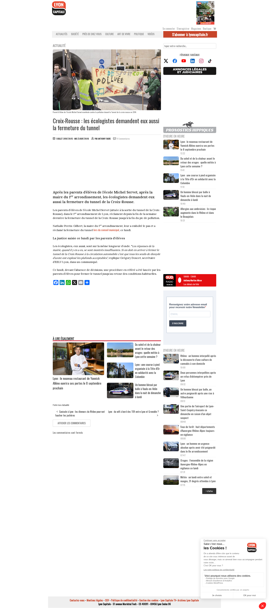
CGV (107, 600)
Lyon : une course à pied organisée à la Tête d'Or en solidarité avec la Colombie (147, 371)
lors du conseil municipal (106, 230)
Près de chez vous (91, 34)
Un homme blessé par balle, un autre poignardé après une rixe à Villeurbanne (197, 393)
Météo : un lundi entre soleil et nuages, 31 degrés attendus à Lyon (198, 479)
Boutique (207, 28)
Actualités (61, 34)
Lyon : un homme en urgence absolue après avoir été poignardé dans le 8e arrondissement (197, 447)
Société (75, 34)
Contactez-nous (77, 600)
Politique (139, 34)
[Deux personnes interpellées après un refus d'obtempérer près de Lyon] (171, 376)
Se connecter (169, 28)
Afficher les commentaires (72, 423)
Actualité (65, 405)
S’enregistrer (183, 28)
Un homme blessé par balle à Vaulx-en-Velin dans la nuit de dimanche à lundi (148, 391)
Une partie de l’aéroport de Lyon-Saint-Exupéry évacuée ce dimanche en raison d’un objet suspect (197, 412)
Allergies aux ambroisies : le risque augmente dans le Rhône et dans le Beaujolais (198, 212)
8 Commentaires (123, 138)
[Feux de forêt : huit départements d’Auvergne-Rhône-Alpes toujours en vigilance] (171, 430)
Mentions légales (95, 600)
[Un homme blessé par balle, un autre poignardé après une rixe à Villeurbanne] (171, 392)
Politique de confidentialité (124, 600)
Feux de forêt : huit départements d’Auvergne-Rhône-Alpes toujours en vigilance (197, 430)
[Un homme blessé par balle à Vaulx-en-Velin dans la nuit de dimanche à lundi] (120, 397)
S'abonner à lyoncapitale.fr (190, 34)
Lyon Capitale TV (168, 600)
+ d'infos (209, 491)
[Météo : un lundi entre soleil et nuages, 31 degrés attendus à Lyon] (171, 480)
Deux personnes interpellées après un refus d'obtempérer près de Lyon (198, 376)
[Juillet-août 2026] (205, 12)
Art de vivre (123, 34)
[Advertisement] (107, 166)
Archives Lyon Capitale (188, 600)
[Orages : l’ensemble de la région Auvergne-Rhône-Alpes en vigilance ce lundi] (171, 463)
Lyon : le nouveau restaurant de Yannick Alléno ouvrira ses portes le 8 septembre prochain (77, 383)
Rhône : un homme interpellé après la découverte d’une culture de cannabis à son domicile (198, 359)
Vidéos (151, 34)
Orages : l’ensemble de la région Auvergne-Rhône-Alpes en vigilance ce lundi (196, 464)
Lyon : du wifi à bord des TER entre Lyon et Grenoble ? (133, 411)
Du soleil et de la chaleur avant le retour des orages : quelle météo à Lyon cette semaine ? (148, 350)
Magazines (196, 28)
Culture (109, 34)
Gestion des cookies (148, 600)
